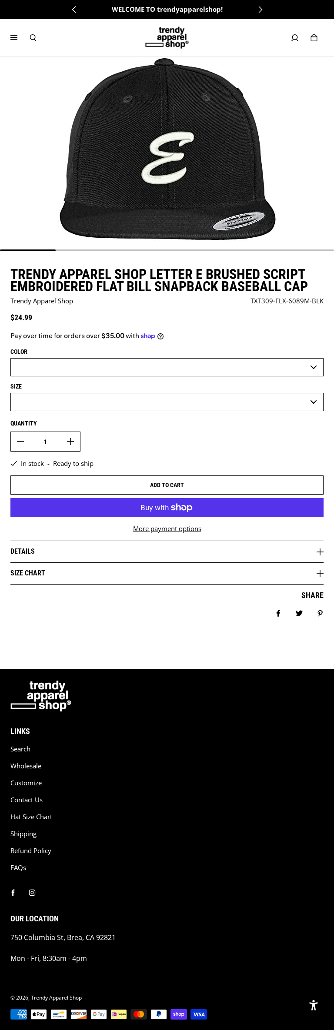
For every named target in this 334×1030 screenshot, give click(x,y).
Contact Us (26, 799)
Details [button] (22, 551)
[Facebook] (13, 892)
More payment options (167, 528)
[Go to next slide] (260, 10)
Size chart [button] (27, 573)
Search (20, 749)
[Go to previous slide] (74, 10)
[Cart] (314, 37)
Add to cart (167, 485)
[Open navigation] (20, 37)
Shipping (23, 833)
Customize (26, 782)
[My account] (294, 37)
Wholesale (25, 766)
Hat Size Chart (31, 816)
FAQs (18, 867)
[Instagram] (32, 892)
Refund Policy (30, 850)
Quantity (23, 423)
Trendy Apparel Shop (56, 997)
